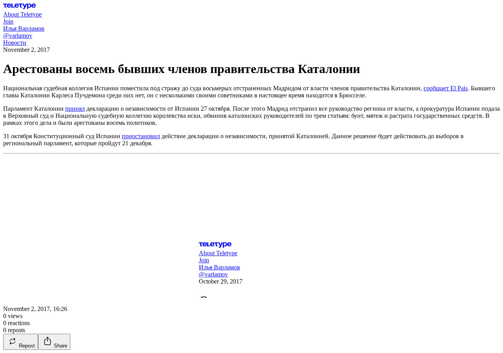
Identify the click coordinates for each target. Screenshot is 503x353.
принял (75, 108)
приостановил (141, 136)
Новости (14, 42)
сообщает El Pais (446, 88)
